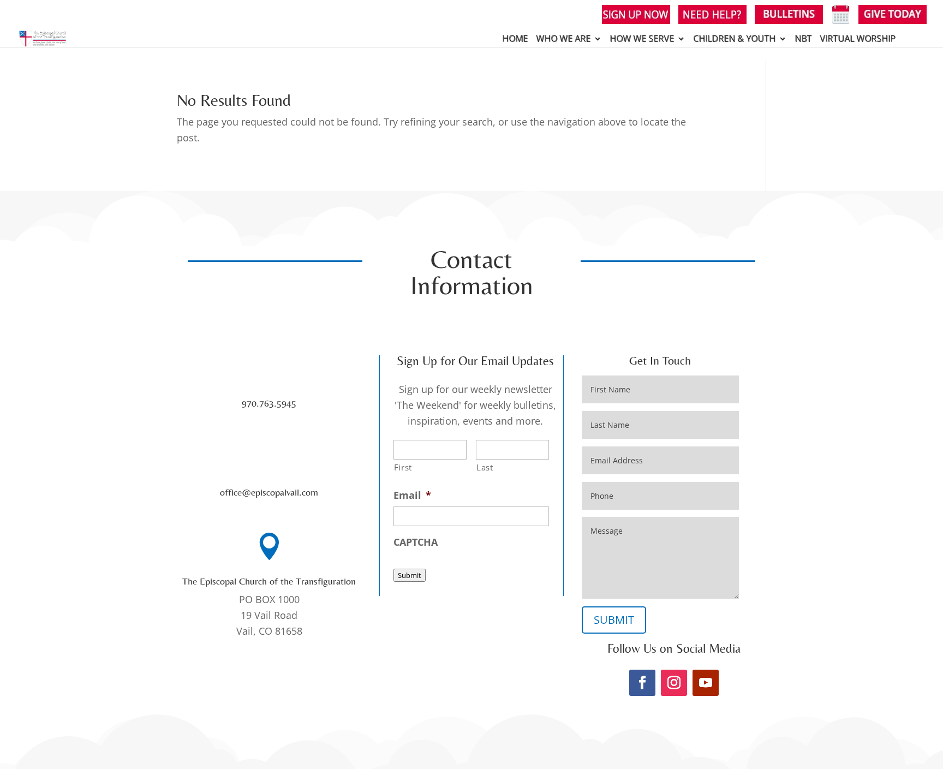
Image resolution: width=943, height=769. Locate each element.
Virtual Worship (858, 39)
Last (484, 467)
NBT (803, 39)
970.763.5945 (269, 403)
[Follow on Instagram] (674, 683)
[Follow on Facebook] (642, 683)
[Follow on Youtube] (706, 683)
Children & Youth (734, 39)
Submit (409, 575)
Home (515, 39)
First (403, 467)
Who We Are (563, 39)
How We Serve (642, 39)
